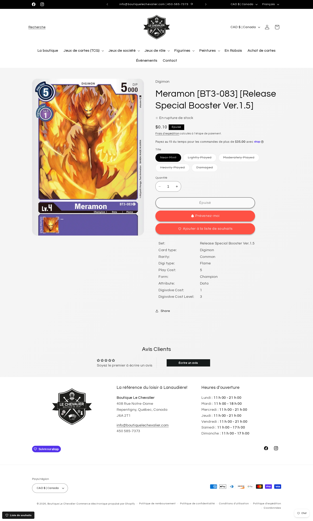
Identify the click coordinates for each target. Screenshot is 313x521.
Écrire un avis (188, 362)
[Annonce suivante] (206, 4)
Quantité (161, 177)
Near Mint (170, 159)
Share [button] (165, 311)
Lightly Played (202, 159)
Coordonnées (272, 508)
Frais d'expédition (167, 133)
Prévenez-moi (207, 216)
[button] (37, 27)
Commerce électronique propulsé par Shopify (105, 504)
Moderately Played (241, 159)
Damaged (207, 169)
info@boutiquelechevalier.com (143, 425)
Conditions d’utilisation (234, 503)
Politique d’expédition (267, 503)
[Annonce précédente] (107, 4)
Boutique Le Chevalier (61, 504)
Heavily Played (175, 169)
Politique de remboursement (157, 503)
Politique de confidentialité (197, 503)
